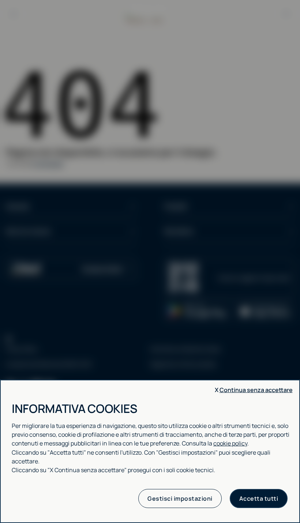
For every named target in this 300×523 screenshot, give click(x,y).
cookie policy (230, 443)
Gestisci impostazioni (180, 498)
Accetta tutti (258, 498)
